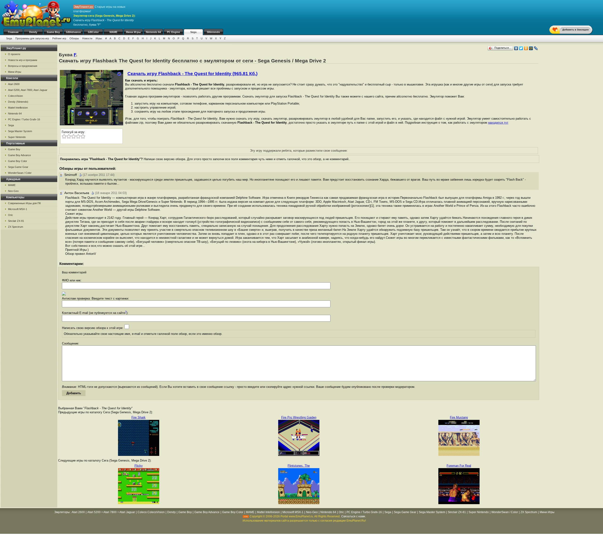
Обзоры (74, 38)
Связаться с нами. (353, 516)
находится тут (498, 122)
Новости (87, 38)
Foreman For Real (459, 465)
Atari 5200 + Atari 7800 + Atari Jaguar (111, 512)
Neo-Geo (13, 191)
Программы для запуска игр (32, 38)
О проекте (14, 54)
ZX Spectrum (15, 226)
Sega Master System (20, 131)
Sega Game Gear (18, 167)
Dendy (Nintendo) (18, 101)
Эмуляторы (62, 512)
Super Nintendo (17, 137)
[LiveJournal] (536, 48)
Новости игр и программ (22, 60)
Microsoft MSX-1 (17, 209)
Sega (193, 32)
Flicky (138, 465)
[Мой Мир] (531, 48)
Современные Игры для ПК (24, 203)
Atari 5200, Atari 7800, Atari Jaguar (27, 90)
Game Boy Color (17, 161)
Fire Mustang (459, 417)
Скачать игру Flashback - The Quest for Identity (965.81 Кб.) (192, 73)
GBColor (93, 32)
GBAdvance (73, 32)
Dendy (33, 32)
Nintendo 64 (153, 32)
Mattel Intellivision (18, 107)
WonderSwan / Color (20, 172)
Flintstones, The (299, 465)
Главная (13, 32)
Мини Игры (133, 32)
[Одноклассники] (526, 48)
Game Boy (53, 32)
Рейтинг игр (59, 38)
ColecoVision (15, 95)
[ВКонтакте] (516, 48)
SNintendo (213, 32)
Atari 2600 (14, 84)
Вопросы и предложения (22, 66)
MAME (113, 32)
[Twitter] (521, 48)
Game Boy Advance (19, 155)
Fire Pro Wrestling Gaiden (298, 417)
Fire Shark (138, 417)
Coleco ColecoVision (151, 512)
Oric (10, 215)
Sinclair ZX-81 (16, 220)
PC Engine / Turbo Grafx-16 (24, 119)
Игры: (99, 38)
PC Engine (173, 32)
